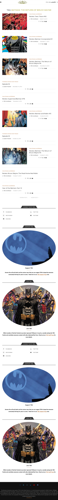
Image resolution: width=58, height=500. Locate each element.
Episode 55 (6, 84)
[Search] (57, 2)
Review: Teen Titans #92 (37, 16)
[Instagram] (49, 2)
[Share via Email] (46, 21)
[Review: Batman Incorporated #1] (14, 44)
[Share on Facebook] (27, 89)
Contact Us (29, 497)
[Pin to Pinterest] (44, 21)
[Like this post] (39, 21)
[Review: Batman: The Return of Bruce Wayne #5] (14, 156)
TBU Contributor (34, 19)
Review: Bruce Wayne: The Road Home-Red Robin (20, 173)
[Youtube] (53, 2)
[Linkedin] (51, 2)
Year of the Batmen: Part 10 (12, 188)
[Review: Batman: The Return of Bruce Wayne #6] (14, 67)
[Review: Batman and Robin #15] (14, 119)
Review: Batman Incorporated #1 (41, 39)
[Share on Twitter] (42, 21)
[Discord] (54, 2)
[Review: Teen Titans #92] (14, 21)
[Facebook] (46, 2)
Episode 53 (6, 136)
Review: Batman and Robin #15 (40, 113)
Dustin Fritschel (7, 86)
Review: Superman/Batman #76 (13, 99)
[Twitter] (47, 2)
